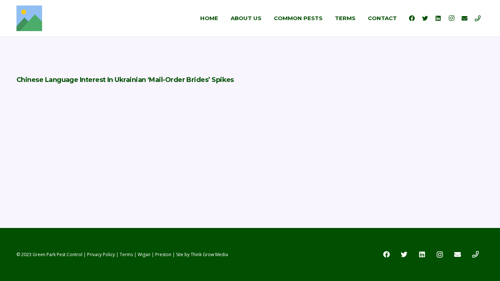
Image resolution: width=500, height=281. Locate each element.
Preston (163, 254)
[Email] (464, 18)
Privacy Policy (101, 254)
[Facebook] (412, 18)
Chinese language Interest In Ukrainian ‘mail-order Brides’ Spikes (125, 80)
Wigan (144, 254)
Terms (126, 254)
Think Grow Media (209, 254)
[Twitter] (425, 18)
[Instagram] (451, 18)
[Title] (478, 18)
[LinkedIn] (438, 18)
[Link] (29, 18)
